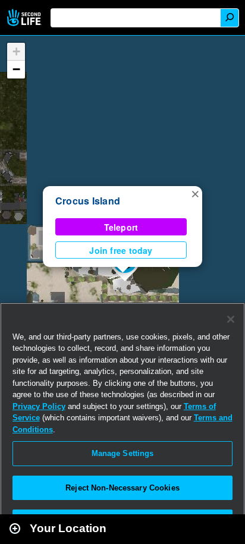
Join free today (120, 250)
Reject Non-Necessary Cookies (122, 487)
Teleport (121, 227)
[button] (195, 193)
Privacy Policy (38, 406)
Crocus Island (87, 200)
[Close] (231, 319)
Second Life (25, 17)
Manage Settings (123, 453)
